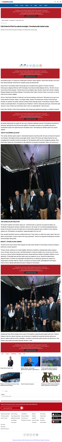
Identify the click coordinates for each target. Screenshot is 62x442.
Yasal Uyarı (47, 440)
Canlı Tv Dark (14, 414)
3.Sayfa (16, 5)
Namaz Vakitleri (25, 416)
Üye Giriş (3, 424)
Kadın (20, 353)
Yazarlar (42, 418)
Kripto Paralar (35, 420)
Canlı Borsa (24, 414)
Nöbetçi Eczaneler (15, 418)
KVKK (35, 440)
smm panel (13, 422)
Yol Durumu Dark (5, 416)
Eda (2, 353)
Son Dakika (14, 420)
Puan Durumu (24, 418)
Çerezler (31, 440)
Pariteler (34, 422)
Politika (45, 5)
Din (31, 5)
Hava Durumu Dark (5, 414)
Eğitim (35, 5)
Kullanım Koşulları (40, 440)
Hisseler (34, 418)
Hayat (40, 5)
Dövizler (34, 416)
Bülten (27, 5)
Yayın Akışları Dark (15, 416)
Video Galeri (43, 416)
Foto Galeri (42, 414)
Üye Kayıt (3, 426)
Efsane (7, 353)
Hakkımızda (15, 440)
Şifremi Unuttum (5, 428)
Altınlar (34, 414)
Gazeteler (42, 420)
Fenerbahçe (13, 353)
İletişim (19, 440)
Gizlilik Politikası (25, 440)
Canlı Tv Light (4, 418)
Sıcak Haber (43, 422)
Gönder (2, 394)
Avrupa (21, 5)
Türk (24, 353)
